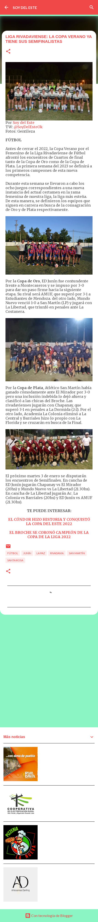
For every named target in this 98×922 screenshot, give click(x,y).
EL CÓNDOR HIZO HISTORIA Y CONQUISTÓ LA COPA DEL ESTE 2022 (49, 521)
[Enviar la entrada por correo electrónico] (8, 548)
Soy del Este (23, 122)
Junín (27, 553)
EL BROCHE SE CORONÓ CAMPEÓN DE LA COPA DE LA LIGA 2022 (49, 534)
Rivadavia (57, 553)
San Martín (77, 553)
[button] (8, 52)
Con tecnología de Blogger (52, 915)
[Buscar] (91, 7)
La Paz (40, 553)
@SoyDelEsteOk (28, 127)
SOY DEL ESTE (25, 7)
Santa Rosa (15, 560)
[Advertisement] (49, 671)
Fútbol (12, 553)
